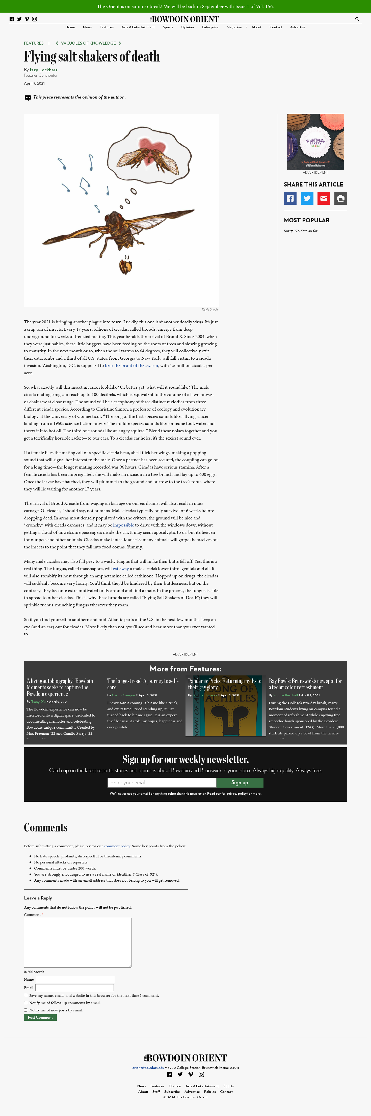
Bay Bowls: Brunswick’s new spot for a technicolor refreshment (305, 684)
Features (107, 27)
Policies (210, 1092)
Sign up (239, 782)
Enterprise (210, 27)
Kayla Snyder (210, 309)
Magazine (234, 27)
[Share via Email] (323, 198)
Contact (276, 27)
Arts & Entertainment (138, 27)
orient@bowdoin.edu (148, 1068)
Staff (156, 1092)
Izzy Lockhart (44, 70)
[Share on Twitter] (307, 198)
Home (70, 27)
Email (28, 987)
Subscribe (172, 1092)
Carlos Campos (123, 695)
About (256, 27)
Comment (33, 914)
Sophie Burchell (285, 695)
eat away (121, 568)
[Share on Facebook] (290, 198)
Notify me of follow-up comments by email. (65, 1003)
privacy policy (237, 793)
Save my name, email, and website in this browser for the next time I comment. (94, 995)
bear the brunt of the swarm (131, 365)
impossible (123, 524)
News (87, 27)
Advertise (298, 27)
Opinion (187, 27)
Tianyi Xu (38, 702)
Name (29, 979)
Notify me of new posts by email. (56, 1010)
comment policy (117, 846)
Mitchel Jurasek (205, 695)
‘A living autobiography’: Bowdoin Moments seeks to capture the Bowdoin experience (59, 687)
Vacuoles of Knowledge (88, 43)
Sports (168, 27)
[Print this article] (340, 198)
